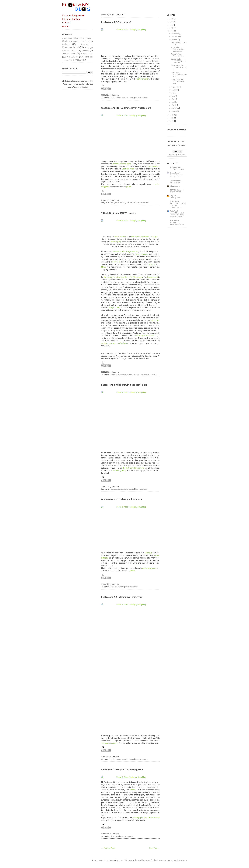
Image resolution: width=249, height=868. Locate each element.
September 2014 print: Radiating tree (122, 769)
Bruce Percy (175, 173)
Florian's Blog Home (73, 15)
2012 (171, 118)
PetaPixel (174, 211)
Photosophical (70, 47)
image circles (114, 308)
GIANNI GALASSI (176, 190)
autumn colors (87, 53)
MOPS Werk (174, 201)
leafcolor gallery (143, 79)
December (175, 34)
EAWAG (112, 374)
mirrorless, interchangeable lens (125, 252)
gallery (128, 187)
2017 (171, 22)
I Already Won (175, 198)
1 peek (112, 97)
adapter (152, 264)
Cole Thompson (176, 181)
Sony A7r (116, 262)
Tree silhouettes (68, 53)
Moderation (87, 38)
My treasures (87, 41)
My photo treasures (70, 41)
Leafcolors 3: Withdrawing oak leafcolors (124, 384)
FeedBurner (182, 154)
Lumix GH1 (155, 320)
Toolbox (85, 50)
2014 (171, 31)
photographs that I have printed (146, 818)
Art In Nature (175, 167)
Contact (66, 22)
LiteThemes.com (159, 860)
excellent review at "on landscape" (115, 343)
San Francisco (153, 166)
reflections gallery (116, 241)
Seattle (64, 50)
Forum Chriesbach (120, 236)
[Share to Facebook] (109, 88)
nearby (77, 60)
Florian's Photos (71, 19)
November (175, 37)
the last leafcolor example (133, 468)
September (175, 87)
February (175, 108)
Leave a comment (141, 97)
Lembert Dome (128, 169)
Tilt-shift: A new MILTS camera (118, 213)
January (174, 111)
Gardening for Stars (177, 169)
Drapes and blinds (67, 38)
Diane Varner (175, 186)
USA (124, 203)
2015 (171, 28)
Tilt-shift (73, 50)
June (173, 96)
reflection (118, 203)
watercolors (130, 203)
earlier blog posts (149, 568)
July (173, 93)
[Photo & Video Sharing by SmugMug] (130, 40)
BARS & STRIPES (175, 192)
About (65, 26)
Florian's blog (103, 860)
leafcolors (130, 97)
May (173, 99)
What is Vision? (175, 182)
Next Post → (154, 848)
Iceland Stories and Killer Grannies (177, 176)
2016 (171, 25)
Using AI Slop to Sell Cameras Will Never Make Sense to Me (177, 215)
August (174, 90)
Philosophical (83, 44)
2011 (171, 121)
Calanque (148, 553)
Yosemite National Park (121, 164)
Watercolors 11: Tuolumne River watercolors (126, 108)
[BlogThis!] (104, 88)
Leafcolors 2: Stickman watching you (121, 597)
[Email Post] (130, 85)
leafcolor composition (109, 743)
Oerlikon (65, 44)
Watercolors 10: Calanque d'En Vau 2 (121, 499)
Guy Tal (173, 196)
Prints (87, 47)
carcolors (72, 56)
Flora (76, 38)
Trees (117, 836)
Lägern (133, 790)
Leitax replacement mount (146, 336)
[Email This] (102, 88)
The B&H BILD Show (177, 224)
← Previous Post (108, 848)
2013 (171, 115)
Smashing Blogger (144, 860)
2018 (171, 19)
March (174, 105)
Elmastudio (123, 860)
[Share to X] (107, 88)
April (173, 102)
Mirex (103, 267)
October (174, 40)
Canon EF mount (141, 254)
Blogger (84, 87)
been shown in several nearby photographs (144, 236)
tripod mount (152, 277)
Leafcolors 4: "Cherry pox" (116, 22)
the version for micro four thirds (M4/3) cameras (122, 277)
